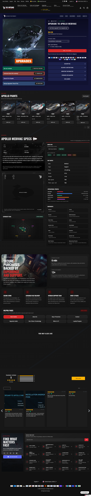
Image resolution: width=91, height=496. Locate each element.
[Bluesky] (10, 453)
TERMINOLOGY (39, 73)
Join (86, 439)
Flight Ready (61, 21)
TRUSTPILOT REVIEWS (38, 68)
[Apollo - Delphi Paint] (53, 108)
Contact (77, 317)
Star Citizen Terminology (35, 321)
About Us (35, 317)
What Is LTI (56, 321)
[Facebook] (7, 453)
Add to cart (8, 122)
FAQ (15, 1)
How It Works (5, 1)
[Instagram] (4, 453)
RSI (49, 21)
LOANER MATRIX (39, 78)
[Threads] (13, 453)
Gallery (79, 16)
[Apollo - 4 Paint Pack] (68, 108)
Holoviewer (72, 16)
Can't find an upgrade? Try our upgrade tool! (58, 28)
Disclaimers (67, 79)
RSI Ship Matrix (78, 140)
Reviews (22, 1)
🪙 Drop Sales (33, 1)
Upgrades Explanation (67, 75)
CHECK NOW (40, 83)
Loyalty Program (77, 321)
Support (11, 1)
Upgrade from (51, 38)
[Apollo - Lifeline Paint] (38, 108)
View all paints (85, 96)
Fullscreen (39, 209)
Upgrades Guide (14, 321)
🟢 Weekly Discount (42, 1)
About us (85, 16)
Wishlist (27, 1)
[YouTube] (16, 453)
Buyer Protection (56, 317)
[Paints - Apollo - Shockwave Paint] (83, 108)
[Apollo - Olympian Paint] (8, 108)
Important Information (67, 71)
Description (67, 63)
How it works (13, 317)
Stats (66, 16)
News (18, 1)
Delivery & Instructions (67, 67)
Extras (61, 16)
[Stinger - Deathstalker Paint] (23, 108)
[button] (88, 495)
